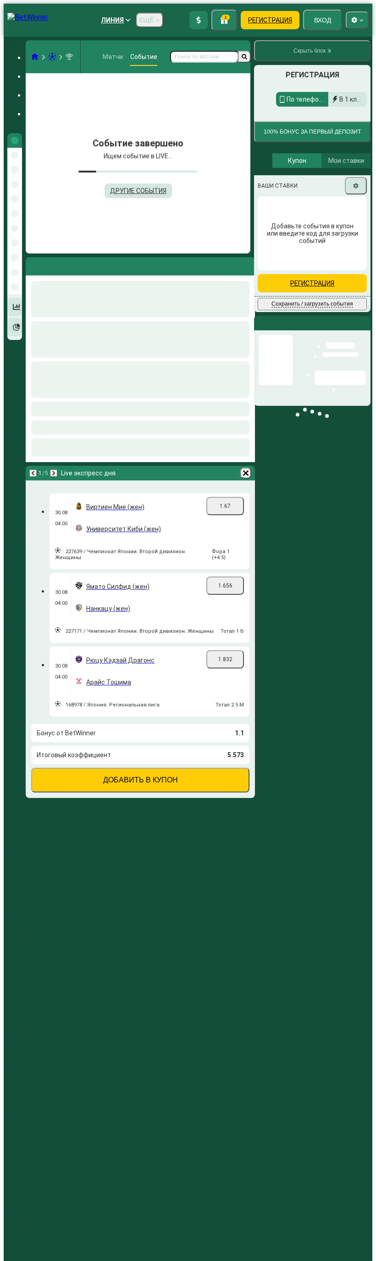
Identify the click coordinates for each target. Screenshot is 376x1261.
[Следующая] (53, 473)
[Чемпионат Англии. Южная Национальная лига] (69, 57)
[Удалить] (245, 473)
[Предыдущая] (33, 473)
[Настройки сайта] (357, 20)
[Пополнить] (198, 20)
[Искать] (244, 57)
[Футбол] (52, 57)
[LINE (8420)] (34, 57)
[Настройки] (356, 244)
